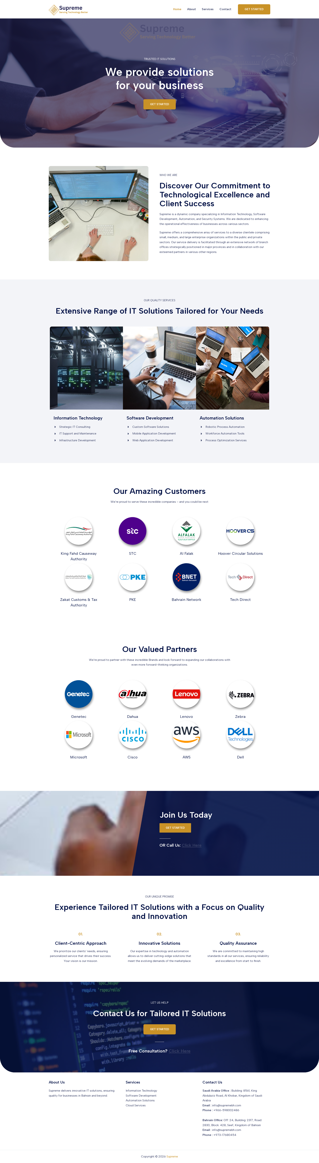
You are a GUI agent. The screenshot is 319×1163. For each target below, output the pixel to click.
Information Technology (141, 1090)
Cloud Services (136, 1105)
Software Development (141, 1095)
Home (177, 9)
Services (208, 9)
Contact (225, 9)
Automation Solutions (140, 1100)
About (191, 9)
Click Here (192, 845)
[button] (254, 9)
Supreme (172, 1156)
